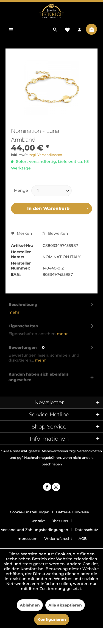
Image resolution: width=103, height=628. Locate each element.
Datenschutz (86, 529)
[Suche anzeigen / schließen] (55, 29)
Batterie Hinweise (72, 512)
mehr (14, 312)
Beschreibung (23, 304)
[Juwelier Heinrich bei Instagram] (56, 487)
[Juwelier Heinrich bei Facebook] (47, 487)
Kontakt (37, 521)
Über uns (59, 521)
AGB (83, 538)
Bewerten (57, 233)
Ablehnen (30, 605)
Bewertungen (23, 347)
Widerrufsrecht (58, 538)
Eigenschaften (23, 326)
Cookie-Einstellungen (29, 512)
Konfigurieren (51, 619)
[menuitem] (10, 29)
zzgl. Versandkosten (45, 155)
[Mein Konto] (79, 29)
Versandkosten (89, 451)
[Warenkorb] (91, 29)
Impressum (27, 538)
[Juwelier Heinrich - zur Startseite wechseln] (51, 11)
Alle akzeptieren (65, 605)
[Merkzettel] (67, 29)
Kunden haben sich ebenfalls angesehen (39, 377)
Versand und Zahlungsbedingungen (34, 529)
